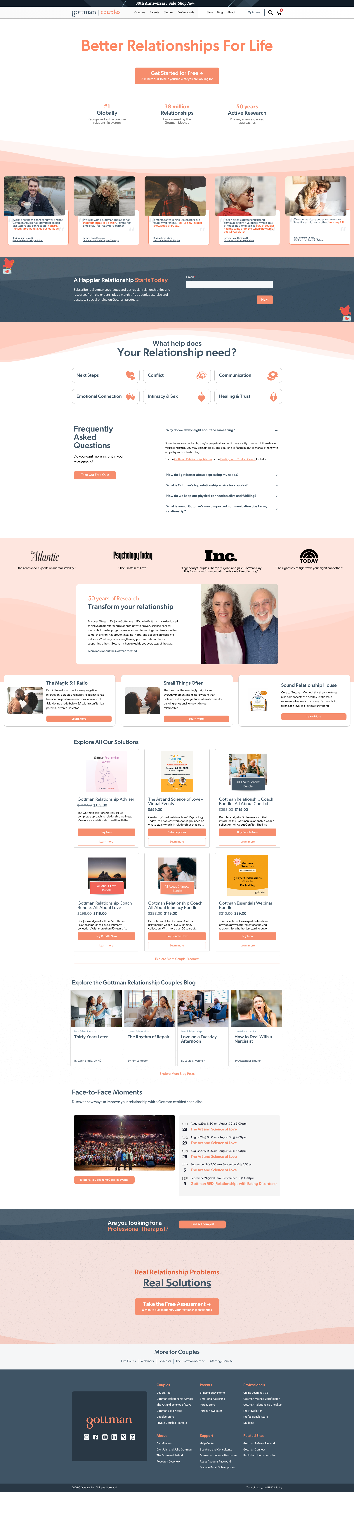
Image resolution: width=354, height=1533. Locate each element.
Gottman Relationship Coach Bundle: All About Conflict (246, 801)
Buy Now (106, 832)
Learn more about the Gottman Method (112, 651)
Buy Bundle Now (247, 832)
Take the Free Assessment (174, 1304)
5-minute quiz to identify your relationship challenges (177, 1310)
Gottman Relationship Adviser (207, 240)
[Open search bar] (270, 12)
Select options (177, 832)
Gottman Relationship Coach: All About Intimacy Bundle (176, 905)
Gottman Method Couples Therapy (68, 240)
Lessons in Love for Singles (134, 240)
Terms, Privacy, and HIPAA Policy (264, 1487)
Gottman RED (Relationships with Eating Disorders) (234, 1184)
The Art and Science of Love (214, 1129)
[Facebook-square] (95, 1437)
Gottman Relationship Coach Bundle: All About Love (105, 905)
